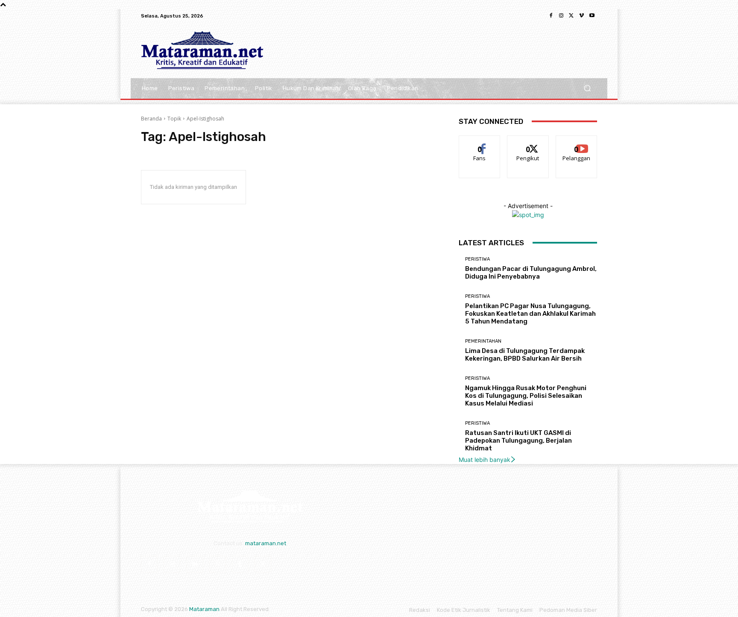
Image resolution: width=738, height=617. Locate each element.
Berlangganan (576, 142)
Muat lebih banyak (484, 459)
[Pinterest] (217, 564)
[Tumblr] (240, 564)
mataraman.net (265, 543)
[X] (571, 16)
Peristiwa (477, 259)
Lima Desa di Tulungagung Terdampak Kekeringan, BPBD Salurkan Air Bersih (525, 354)
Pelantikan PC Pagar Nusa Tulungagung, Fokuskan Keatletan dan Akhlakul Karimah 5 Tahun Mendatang (530, 313)
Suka (479, 142)
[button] (587, 88)
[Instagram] (561, 16)
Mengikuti (528, 142)
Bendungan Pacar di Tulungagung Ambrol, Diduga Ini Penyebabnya (531, 272)
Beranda (151, 118)
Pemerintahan (483, 341)
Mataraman (204, 609)
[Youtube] (592, 16)
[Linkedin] (194, 564)
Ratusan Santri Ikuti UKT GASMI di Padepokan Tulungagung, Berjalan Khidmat (518, 440)
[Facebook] (551, 16)
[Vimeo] (582, 16)
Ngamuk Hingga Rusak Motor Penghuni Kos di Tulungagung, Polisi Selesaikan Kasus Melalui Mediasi (525, 395)
